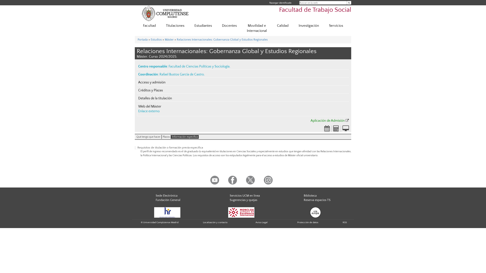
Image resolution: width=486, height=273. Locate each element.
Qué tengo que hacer (148, 136)
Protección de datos (307, 222)
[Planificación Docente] (327, 129)
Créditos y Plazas (150, 90)
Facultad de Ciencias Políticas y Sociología (199, 66)
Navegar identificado (280, 2)
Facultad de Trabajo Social (315, 9)
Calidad (283, 26)
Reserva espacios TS (317, 200)
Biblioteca (310, 195)
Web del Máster (149, 106)
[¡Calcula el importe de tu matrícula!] (336, 129)
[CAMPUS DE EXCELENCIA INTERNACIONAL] (241, 212)
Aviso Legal (261, 222)
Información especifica (185, 136)
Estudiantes (203, 26)
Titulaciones (175, 26)
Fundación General (168, 200)
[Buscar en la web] (349, 3)
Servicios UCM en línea (245, 195)
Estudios (156, 39)
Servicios (336, 26)
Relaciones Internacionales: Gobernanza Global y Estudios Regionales (222, 39)
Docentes (229, 26)
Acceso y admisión (152, 82)
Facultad (149, 26)
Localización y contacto (215, 222)
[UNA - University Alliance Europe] (315, 212)
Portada (143, 39)
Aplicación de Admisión (328, 121)
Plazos (166, 136)
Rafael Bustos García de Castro (181, 74)
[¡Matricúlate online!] (345, 129)
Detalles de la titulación (155, 98)
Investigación (309, 26)
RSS (345, 222)
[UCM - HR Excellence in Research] (167, 212)
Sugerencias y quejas (243, 200)
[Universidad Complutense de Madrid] (165, 13)
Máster (169, 39)
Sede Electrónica (167, 195)
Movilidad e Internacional (257, 28)
